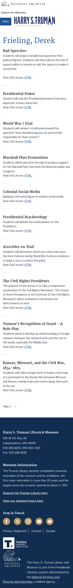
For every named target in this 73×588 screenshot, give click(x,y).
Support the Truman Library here (25, 493)
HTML (28, 77)
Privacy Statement (14, 531)
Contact (36, 531)
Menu (6, 21)
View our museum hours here (23, 501)
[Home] (34, 21)
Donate (50, 531)
